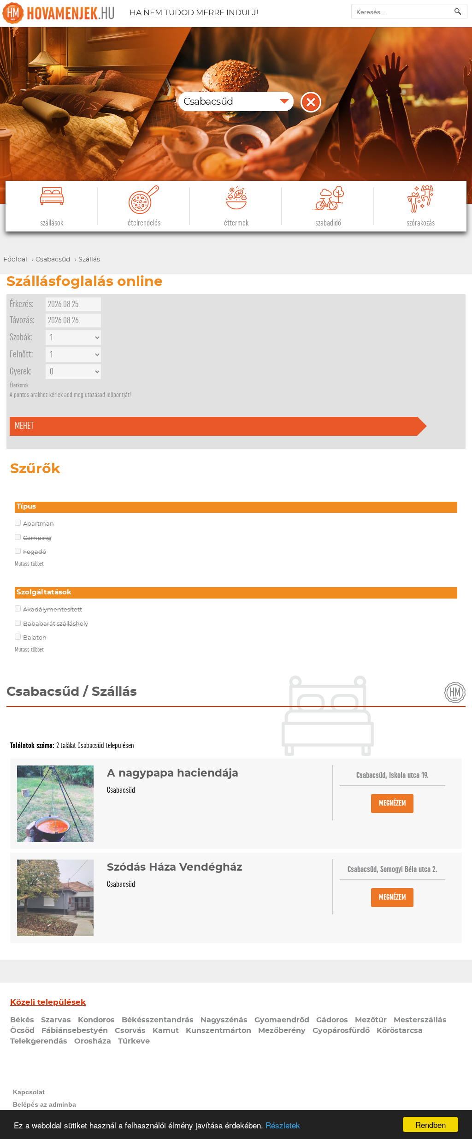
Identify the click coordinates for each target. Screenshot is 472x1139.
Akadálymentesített (52, 610)
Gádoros (332, 1020)
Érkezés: (21, 304)
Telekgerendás (38, 1041)
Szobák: (21, 337)
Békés (22, 1020)
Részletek (283, 1125)
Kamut (166, 1030)
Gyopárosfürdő (341, 1030)
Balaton (35, 638)
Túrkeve (134, 1041)
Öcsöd (22, 1030)
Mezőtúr (371, 1020)
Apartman (38, 524)
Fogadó (34, 552)
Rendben (430, 1124)
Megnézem (392, 803)
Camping (37, 538)
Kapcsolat (29, 1092)
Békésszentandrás (158, 1020)
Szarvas (56, 1020)
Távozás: (22, 320)
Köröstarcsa (400, 1030)
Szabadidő (328, 223)
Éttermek (236, 223)
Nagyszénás (224, 1020)
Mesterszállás (420, 1020)
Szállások (51, 223)
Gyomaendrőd (281, 1020)
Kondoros (96, 1020)
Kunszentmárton (218, 1030)
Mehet (24, 426)
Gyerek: (20, 371)
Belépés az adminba (44, 1104)
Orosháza (92, 1041)
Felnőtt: (21, 354)
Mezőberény (282, 1030)
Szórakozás (421, 223)
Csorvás (130, 1030)
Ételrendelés (144, 223)
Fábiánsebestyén (74, 1030)
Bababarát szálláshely (55, 624)
